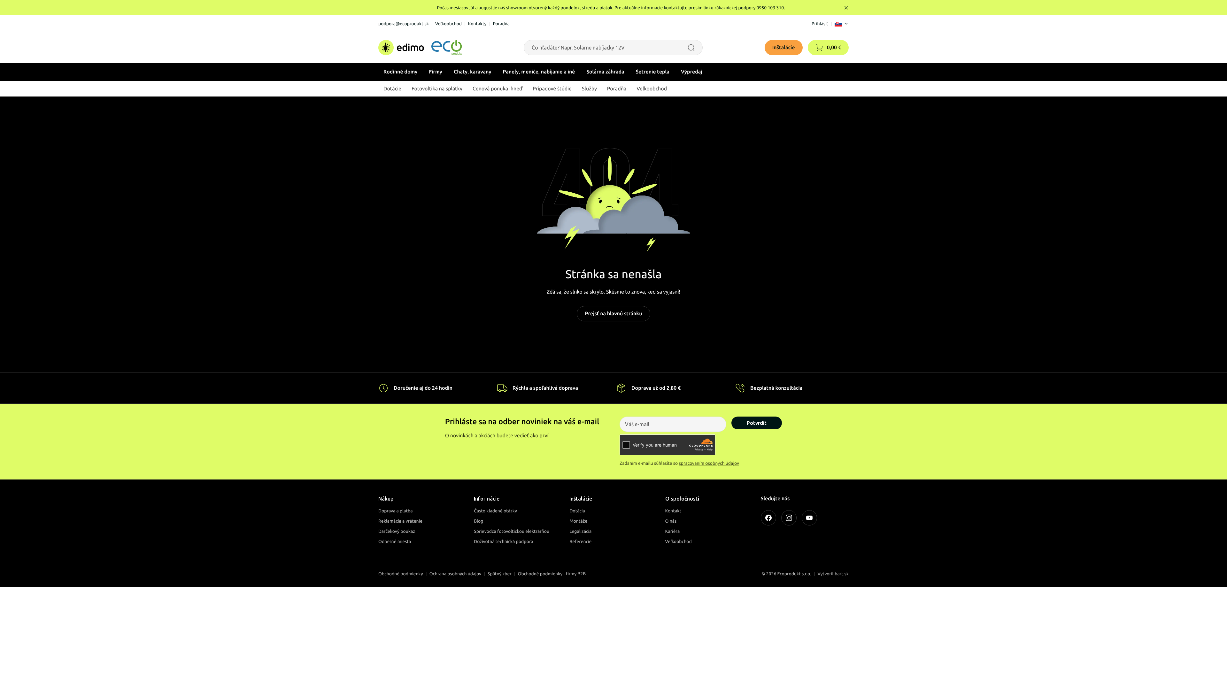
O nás (671, 521)
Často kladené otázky (495, 510)
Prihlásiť (820, 23)
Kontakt (673, 510)
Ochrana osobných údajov (455, 573)
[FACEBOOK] (768, 517)
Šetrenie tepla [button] (652, 72)
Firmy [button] (435, 72)
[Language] (842, 24)
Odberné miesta (394, 541)
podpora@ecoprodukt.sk (403, 23)
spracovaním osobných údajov (709, 463)
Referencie (580, 541)
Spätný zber (500, 573)
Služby (589, 89)
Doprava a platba (395, 510)
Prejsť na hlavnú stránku (613, 314)
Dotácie (392, 89)
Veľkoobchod (448, 23)
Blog (478, 521)
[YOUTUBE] (809, 517)
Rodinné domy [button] (400, 72)
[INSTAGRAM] (789, 517)
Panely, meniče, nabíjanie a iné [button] (539, 72)
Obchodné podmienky (400, 573)
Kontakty (477, 23)
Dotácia (577, 510)
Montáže (578, 521)
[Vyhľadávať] (691, 47)
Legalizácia (580, 531)
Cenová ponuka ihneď (497, 89)
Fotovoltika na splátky (437, 89)
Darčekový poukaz (396, 531)
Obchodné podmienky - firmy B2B (552, 573)
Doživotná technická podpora (503, 541)
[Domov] (420, 47)
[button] (819, 47)
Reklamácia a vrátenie (400, 521)
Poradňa (501, 23)
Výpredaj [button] (691, 72)
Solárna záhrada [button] (605, 72)
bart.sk (842, 573)
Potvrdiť (757, 423)
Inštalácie (783, 47)
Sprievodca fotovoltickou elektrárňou (511, 531)
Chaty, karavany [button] (472, 72)
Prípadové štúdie (552, 89)
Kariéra (672, 531)
